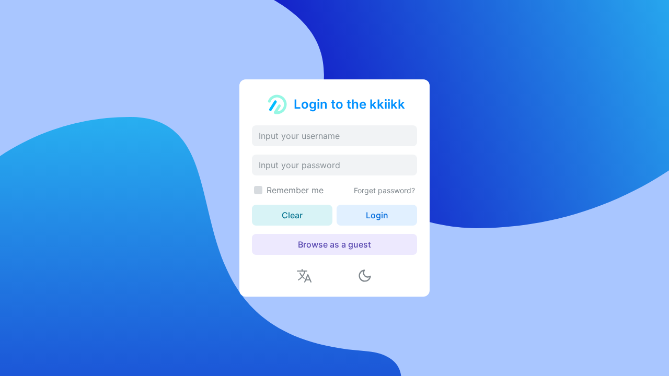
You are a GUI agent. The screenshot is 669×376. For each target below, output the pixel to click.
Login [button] (377, 215)
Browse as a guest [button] (334, 244)
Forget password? (384, 190)
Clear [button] (292, 215)
